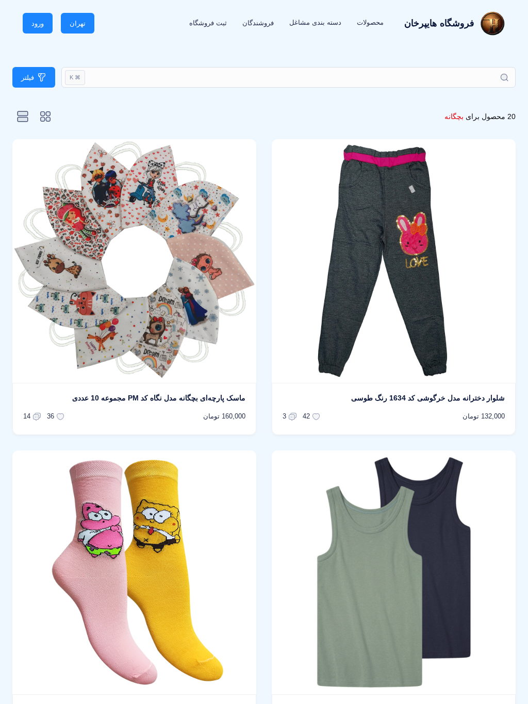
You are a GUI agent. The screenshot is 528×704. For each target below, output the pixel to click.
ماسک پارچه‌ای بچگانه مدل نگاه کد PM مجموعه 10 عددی (158, 398)
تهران (78, 23)
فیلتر (27, 77)
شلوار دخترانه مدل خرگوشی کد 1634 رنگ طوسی (428, 398)
